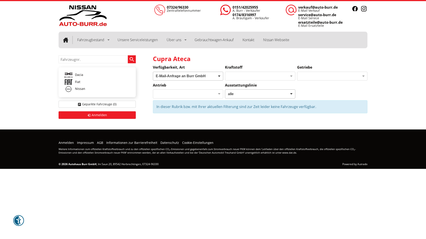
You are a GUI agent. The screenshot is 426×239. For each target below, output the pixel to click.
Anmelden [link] (99, 115)
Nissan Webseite (276, 39)
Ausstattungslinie (241, 85)
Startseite (66, 40)
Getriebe (304, 67)
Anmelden (66, 143)
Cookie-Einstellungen (197, 143)
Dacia (78, 75)
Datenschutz (169, 143)
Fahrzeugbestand (90, 39)
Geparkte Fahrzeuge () (99, 104)
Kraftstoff (233, 67)
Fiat (77, 82)
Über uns (174, 39)
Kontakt (248, 39)
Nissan (79, 89)
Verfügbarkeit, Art (169, 67)
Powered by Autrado (354, 164)
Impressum (85, 143)
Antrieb (159, 85)
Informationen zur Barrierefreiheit (131, 143)
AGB (100, 143)
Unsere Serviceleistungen (138, 39)
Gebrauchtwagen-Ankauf (214, 39)
